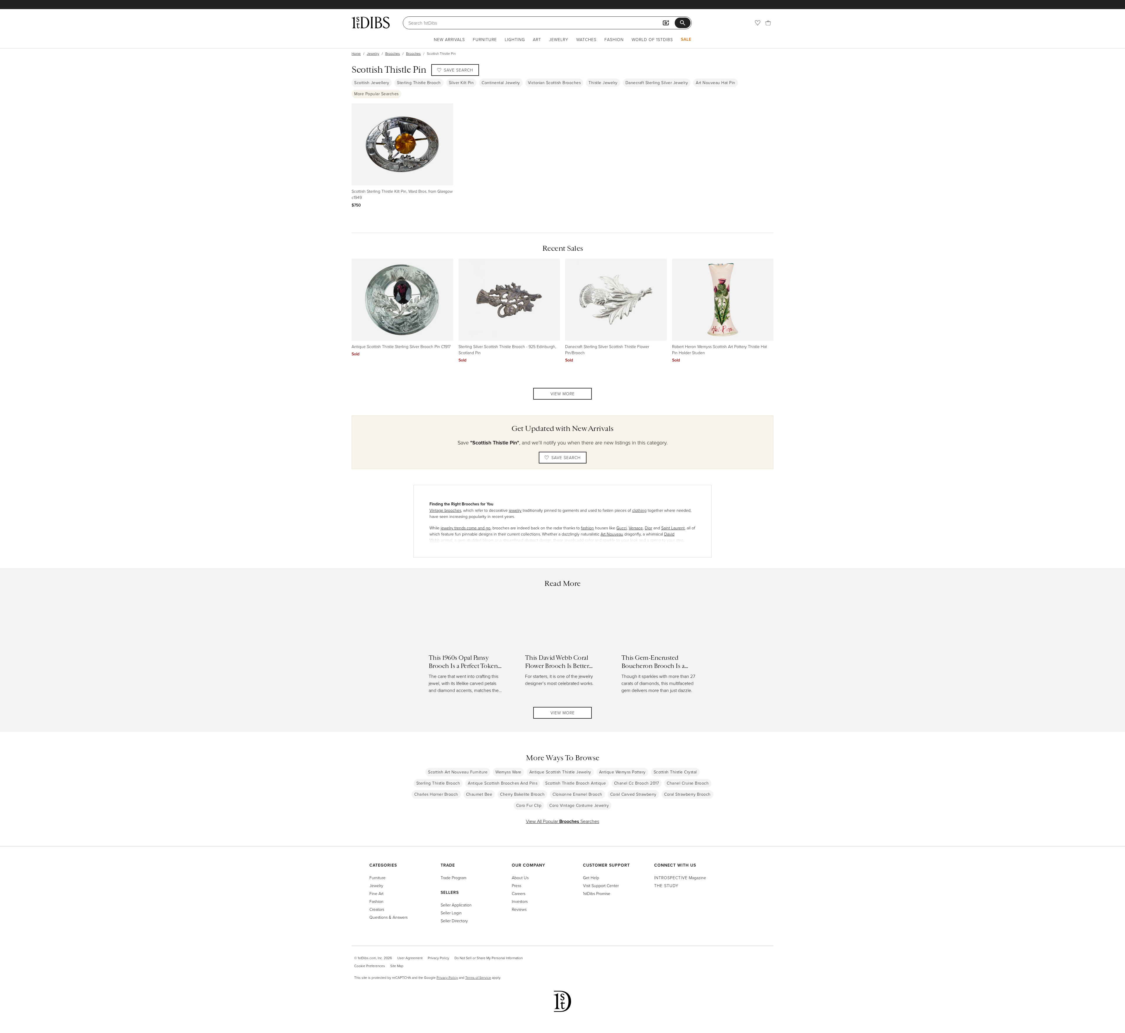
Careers (518, 893)
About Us (520, 877)
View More (562, 393)
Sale (686, 39)
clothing (639, 510)
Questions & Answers (388, 917)
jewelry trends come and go (465, 528)
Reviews (519, 909)
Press (516, 885)
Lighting (515, 39)
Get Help (591, 877)
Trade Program (453, 877)
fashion (587, 528)
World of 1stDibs (652, 39)
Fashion (614, 39)
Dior (648, 528)
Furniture (485, 39)
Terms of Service (478, 977)
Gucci (621, 528)
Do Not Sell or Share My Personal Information (488, 957)
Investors (520, 901)
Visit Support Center (601, 885)
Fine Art (376, 893)
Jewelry (558, 39)
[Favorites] (757, 22)
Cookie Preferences (369, 965)
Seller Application (456, 905)
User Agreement (409, 957)
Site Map (396, 965)
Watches (586, 39)
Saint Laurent (673, 528)
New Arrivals (449, 39)
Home (356, 53)
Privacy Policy (438, 957)
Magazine (680, 877)
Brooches (392, 53)
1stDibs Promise (596, 893)
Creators (376, 909)
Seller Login (451, 913)
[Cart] (768, 22)
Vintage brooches (445, 510)
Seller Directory (454, 920)
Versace (636, 528)
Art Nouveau (612, 534)
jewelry (515, 510)
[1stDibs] (371, 22)
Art (537, 39)
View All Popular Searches (562, 821)
